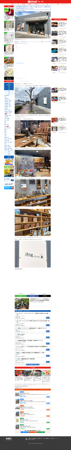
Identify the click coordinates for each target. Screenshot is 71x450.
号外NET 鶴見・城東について (31, 439)
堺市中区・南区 (6, 140)
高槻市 (5, 129)
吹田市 (5, 121)
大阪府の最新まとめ (7, 95)
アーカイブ (63, 4)
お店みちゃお (37, 4)
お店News (30, 4)
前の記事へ (21, 293)
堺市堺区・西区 (6, 137)
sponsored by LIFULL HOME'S (44, 389)
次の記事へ (44, 293)
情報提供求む (36, 438)
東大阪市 (5, 134)
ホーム (28, 438)
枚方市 (5, 132)
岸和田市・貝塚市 (6, 145)
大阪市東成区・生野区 (7, 106)
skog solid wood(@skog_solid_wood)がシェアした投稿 (27, 81)
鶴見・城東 (40, 1)
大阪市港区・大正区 (7, 109)
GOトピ (7, 4)
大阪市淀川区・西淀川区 (7, 100)
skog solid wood (17, 386)
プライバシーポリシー (56, 438)
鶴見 (26, 386)
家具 (24, 386)
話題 (47, 4)
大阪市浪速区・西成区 (7, 115)
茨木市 (5, 123)
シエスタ (21, 387)
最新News (13, 4)
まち (43, 4)
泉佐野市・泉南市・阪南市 (8, 148)
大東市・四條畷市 (6, 118)
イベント (52, 4)
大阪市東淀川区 (6, 98)
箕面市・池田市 (6, 124)
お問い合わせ (50, 438)
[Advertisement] (59, 12)
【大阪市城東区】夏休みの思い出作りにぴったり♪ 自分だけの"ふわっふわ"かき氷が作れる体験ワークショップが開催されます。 (62, 68)
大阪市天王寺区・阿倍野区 (8, 111)
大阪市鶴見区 (21, 386)
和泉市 (5, 143)
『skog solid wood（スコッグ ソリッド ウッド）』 (28, 41)
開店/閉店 (23, 4)
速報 (58, 4)
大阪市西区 (6, 108)
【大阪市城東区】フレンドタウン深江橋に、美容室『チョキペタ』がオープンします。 (9, 29)
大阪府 (24, 10)
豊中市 (6, 126)
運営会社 (31, 438)
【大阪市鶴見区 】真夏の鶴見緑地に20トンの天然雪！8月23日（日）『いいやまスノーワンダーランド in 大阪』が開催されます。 (62, 59)
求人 (18, 4)
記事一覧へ (33, 293)
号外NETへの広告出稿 (43, 438)
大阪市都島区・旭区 (7, 103)
